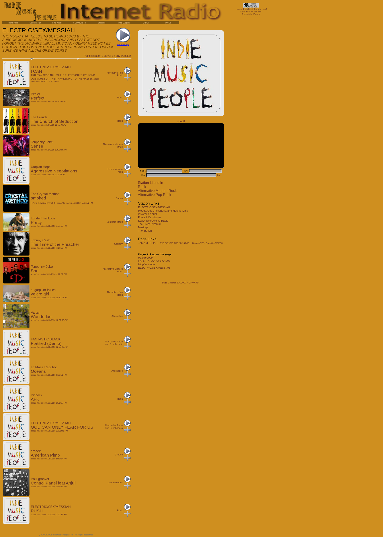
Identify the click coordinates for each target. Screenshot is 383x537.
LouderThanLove (43, 218)
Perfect (37, 98)
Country (118, 243)
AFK (35, 399)
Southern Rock (115, 222)
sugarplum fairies (43, 290)
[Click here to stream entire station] (123, 41)
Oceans (38, 371)
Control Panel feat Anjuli (53, 483)
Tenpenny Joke (42, 142)
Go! (219, 175)
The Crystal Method (45, 194)
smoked (38, 198)
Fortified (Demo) (46, 343)
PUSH (37, 511)
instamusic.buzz (148, 214)
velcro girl (40, 294)
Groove (119, 454)
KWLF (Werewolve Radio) (154, 220)
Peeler (35, 94)
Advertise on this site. (251, 11)
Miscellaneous (115, 482)
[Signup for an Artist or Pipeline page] (35, 22)
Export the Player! (251, 14)
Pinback (37, 395)
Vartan (35, 312)
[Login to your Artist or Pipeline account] (13, 22)
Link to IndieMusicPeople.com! (251, 9)
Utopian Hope (146, 264)
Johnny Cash (40, 240)
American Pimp (45, 455)
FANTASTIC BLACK (46, 339)
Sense (37, 146)
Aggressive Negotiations (54, 171)
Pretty (36, 222)
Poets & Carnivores (150, 217)
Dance (119, 198)
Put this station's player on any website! (107, 55)
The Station (145, 230)
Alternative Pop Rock (154, 195)
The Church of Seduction (54, 121)
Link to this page (123, 45)
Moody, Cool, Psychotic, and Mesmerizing (163, 210)
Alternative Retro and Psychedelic (114, 343)
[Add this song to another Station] (127, 79)
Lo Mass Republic (44, 367)
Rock (142, 187)
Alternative (117, 316)
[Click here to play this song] (127, 73)
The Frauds (39, 117)
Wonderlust (42, 316)
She (35, 270)
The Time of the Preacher (55, 244)
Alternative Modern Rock (157, 191)
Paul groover (146, 257)
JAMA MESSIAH (180, 243)
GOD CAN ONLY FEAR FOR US (62, 427)
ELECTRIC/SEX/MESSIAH (154, 207)
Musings (143, 227)
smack (36, 451)
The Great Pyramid (149, 224)
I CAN (36, 71)
